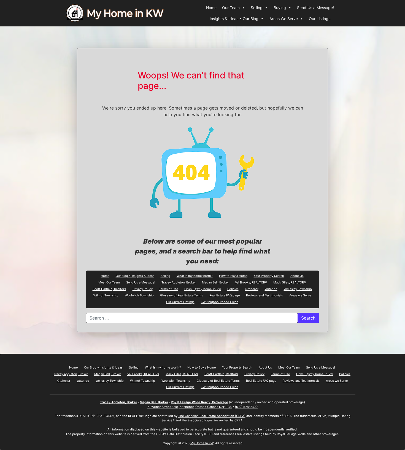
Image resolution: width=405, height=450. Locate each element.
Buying (280, 7)
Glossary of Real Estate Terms (181, 295)
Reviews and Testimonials (264, 295)
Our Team (231, 7)
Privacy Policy (143, 288)
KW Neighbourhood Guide (219, 301)
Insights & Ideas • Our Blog (234, 18)
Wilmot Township (105, 295)
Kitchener (251, 288)
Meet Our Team (109, 282)
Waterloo (271, 288)
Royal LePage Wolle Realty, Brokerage (199, 402)
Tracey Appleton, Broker (178, 282)
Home (211, 7)
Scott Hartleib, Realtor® (109, 288)
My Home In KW (202, 443)
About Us (297, 275)
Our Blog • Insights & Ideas (135, 275)
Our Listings (319, 18)
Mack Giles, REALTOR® (289, 282)
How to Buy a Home (233, 275)
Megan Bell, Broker (215, 282)
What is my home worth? (195, 275)
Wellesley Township (298, 288)
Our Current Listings (180, 301)
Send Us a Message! (315, 7)
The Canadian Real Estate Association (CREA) (211, 416)
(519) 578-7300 (246, 407)
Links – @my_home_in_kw (202, 288)
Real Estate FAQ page (224, 295)
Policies (233, 288)
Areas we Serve (300, 295)
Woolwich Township (139, 295)
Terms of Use (168, 288)
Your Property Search (269, 275)
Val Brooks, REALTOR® (251, 282)
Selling (257, 7)
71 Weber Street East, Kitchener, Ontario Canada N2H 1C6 (189, 407)
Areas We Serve (283, 18)
